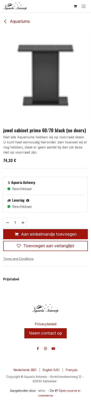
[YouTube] (53, 348)
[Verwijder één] (7, 222)
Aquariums (19, 21)
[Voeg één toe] (23, 222)
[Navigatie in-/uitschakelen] (83, 6)
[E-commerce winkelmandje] (75, 6)
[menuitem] (25, 370)
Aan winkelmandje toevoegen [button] (48, 234)
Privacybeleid (45, 324)
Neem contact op (45, 333)
